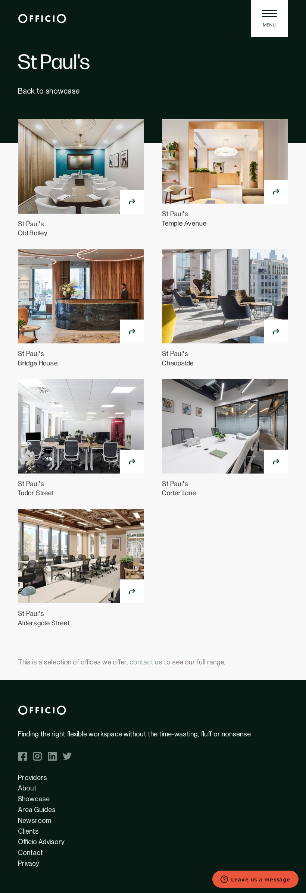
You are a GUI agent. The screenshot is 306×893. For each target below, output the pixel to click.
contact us (145, 662)
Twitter (67, 756)
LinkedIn (52, 756)
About (27, 788)
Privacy (28, 863)
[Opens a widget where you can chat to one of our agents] (255, 880)
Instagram (37, 756)
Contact (30, 852)
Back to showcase (48, 91)
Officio (42, 19)
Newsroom (34, 820)
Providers (32, 778)
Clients (28, 831)
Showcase (34, 799)
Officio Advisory (41, 842)
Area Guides (37, 810)
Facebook (22, 756)
